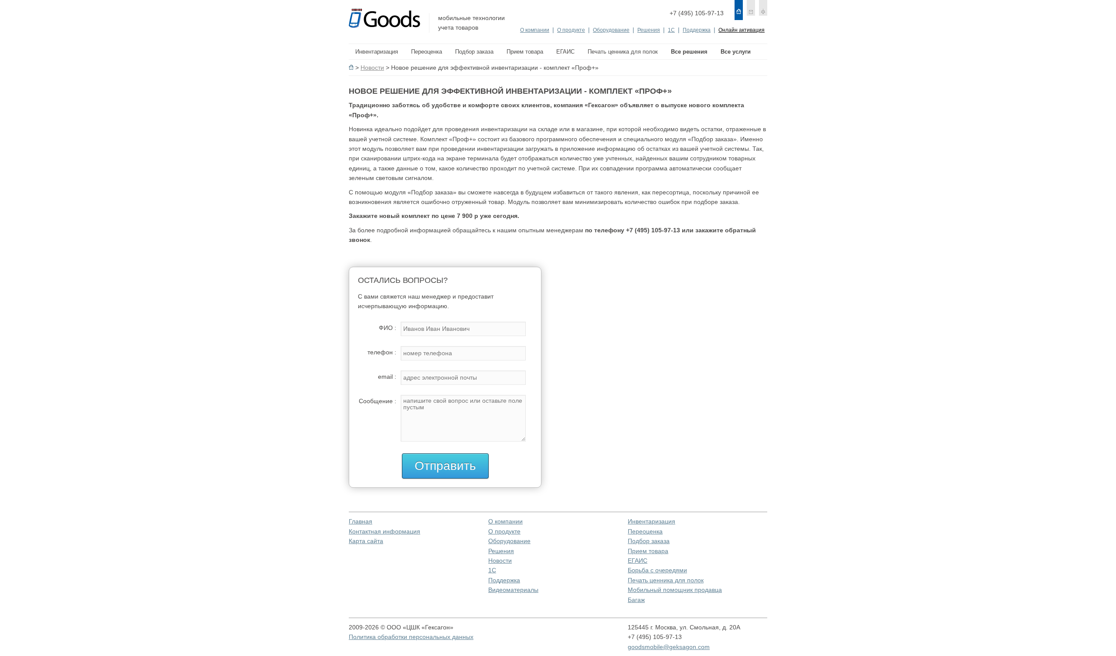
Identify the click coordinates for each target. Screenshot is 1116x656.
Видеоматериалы (513, 589)
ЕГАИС (637, 560)
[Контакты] (751, 10)
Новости (372, 67)
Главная (360, 521)
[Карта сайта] (763, 10)
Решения (648, 30)
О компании (534, 30)
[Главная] (739, 10)
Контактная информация (384, 531)
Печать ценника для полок (666, 580)
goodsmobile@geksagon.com (669, 646)
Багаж (636, 599)
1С (671, 30)
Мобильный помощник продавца (675, 589)
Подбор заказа (649, 540)
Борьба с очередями (657, 570)
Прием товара (648, 550)
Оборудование (611, 30)
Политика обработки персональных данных (411, 636)
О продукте (571, 30)
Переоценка (645, 531)
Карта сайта (366, 540)
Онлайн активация (741, 30)
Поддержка (697, 30)
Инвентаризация (651, 521)
